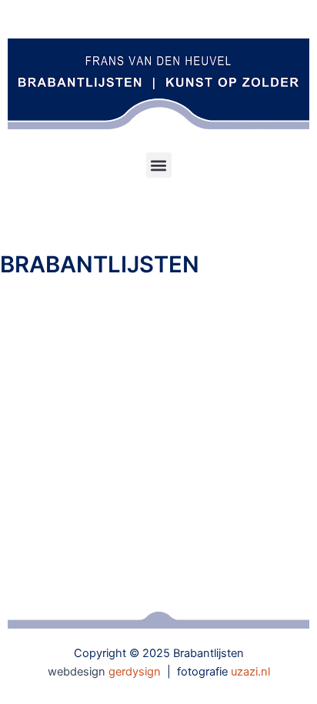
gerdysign (134, 672)
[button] (159, 165)
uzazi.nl (250, 672)
